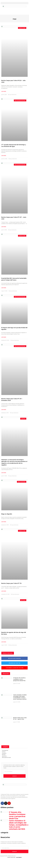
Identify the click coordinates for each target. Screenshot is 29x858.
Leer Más (3, 91)
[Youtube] (9, 803)
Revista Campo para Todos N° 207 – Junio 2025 (13, 218)
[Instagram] (5, 803)
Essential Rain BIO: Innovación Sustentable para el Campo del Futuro (13, 279)
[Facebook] (2, 803)
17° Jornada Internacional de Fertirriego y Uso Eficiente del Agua (13, 145)
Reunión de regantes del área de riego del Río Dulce (13, 633)
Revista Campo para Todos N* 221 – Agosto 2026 (20, 718)
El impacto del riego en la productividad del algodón (14, 328)
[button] (14, 3)
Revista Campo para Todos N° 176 (11, 583)
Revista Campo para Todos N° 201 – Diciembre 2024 (12, 399)
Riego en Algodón (6, 514)
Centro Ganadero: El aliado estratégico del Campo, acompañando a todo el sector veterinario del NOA (20, 697)
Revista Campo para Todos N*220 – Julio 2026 (13, 81)
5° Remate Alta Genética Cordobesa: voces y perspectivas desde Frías (19, 679)
